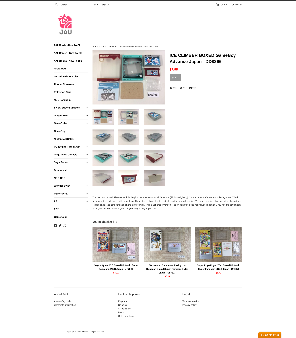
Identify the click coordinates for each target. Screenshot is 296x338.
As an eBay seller (63, 301)
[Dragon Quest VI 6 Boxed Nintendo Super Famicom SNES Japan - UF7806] (115, 244)
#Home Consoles (64, 84)
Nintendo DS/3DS (71, 139)
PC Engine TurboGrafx (71, 146)
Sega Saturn (71, 162)
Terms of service (190, 301)
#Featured (60, 68)
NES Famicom (71, 100)
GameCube (71, 123)
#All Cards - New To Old (67, 45)
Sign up (105, 5)
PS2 (71, 209)
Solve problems (126, 316)
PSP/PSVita (71, 193)
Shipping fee (124, 308)
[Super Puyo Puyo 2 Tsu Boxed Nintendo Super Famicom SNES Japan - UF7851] (218, 244)
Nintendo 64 (71, 115)
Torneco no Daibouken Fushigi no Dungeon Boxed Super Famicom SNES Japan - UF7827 (167, 269)
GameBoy (71, 131)
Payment (122, 301)
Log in (95, 5)
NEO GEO (71, 178)
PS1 (71, 201)
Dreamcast (71, 170)
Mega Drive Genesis (71, 154)
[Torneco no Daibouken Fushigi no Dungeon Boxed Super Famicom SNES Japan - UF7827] (167, 244)
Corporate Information (65, 305)
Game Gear (71, 217)
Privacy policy (189, 305)
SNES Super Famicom (71, 107)
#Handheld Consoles (66, 76)
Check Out (237, 5)
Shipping (122, 305)
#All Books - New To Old (68, 61)
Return (121, 312)
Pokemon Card (71, 92)
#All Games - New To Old (68, 53)
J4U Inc (84, 332)
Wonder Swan (71, 185)
